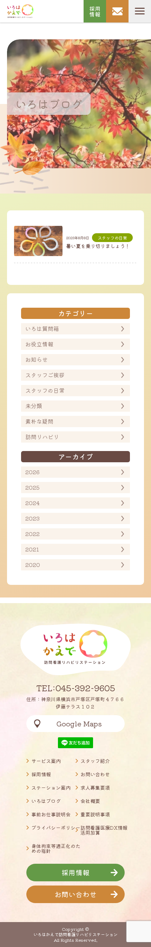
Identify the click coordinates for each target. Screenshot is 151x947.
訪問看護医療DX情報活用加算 (103, 830)
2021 (32, 549)
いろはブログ (46, 800)
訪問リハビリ (42, 436)
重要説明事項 (95, 814)
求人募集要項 (95, 787)
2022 (32, 533)
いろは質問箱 (42, 328)
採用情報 (94, 11)
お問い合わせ (95, 774)
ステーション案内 (51, 787)
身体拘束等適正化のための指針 (55, 848)
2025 (32, 487)
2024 (32, 502)
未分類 (33, 405)
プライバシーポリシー (55, 827)
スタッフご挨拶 (45, 375)
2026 (32, 472)
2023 (32, 518)
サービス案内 (46, 760)
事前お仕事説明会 (51, 814)
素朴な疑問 (39, 421)
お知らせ (36, 359)
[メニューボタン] (140, 11)
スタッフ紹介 (95, 760)
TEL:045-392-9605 (75, 688)
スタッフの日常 (45, 390)
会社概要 (90, 800)
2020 (32, 564)
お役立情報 (39, 344)
